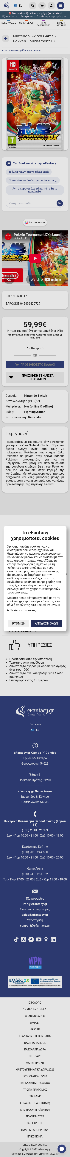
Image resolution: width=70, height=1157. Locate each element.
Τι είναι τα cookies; (23, 610)
